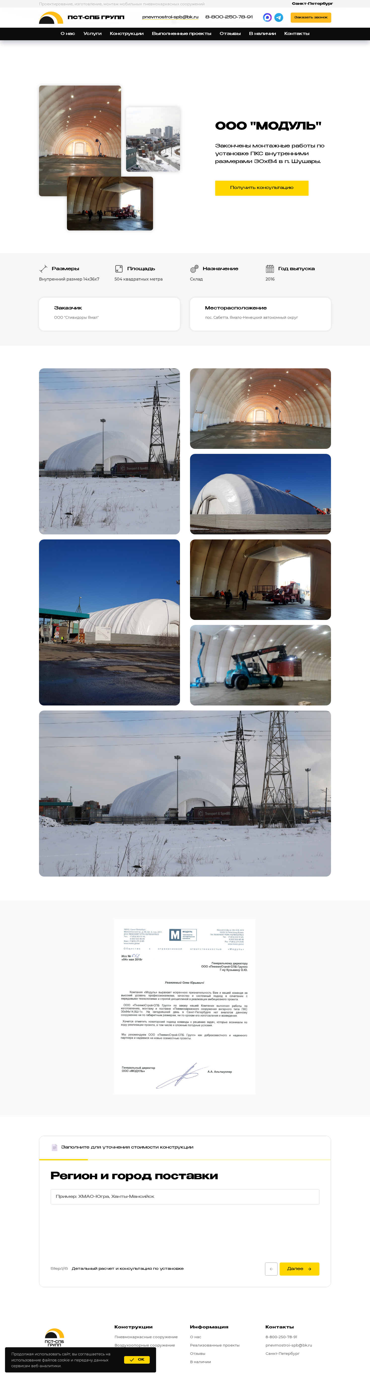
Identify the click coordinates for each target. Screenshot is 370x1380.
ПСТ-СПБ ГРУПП (96, 17)
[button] (311, 18)
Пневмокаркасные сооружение (146, 1336)
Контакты (296, 34)
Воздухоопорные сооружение (145, 1345)
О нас (68, 34)
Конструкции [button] (126, 34)
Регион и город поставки (134, 1176)
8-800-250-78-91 (228, 17)
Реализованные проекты (215, 1345)
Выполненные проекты (181, 34)
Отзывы (230, 34)
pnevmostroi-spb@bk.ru (170, 17)
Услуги (92, 34)
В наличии (262, 34)
